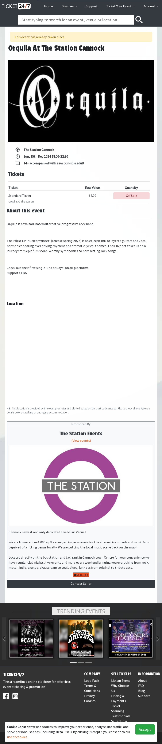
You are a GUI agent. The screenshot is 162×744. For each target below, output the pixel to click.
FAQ (141, 685)
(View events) (81, 440)
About (142, 680)
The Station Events (81, 434)
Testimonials (120, 716)
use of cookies (17, 737)
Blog (141, 691)
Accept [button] (145, 729)
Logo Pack (91, 680)
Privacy (89, 696)
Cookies (90, 701)
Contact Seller (81, 583)
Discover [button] (68, 6)
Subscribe (82, 574)
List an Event (120, 680)
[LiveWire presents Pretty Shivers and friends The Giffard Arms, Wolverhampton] (81, 639)
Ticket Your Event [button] (119, 6)
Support (92, 6)
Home (48, 6)
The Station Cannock (34, 149)
